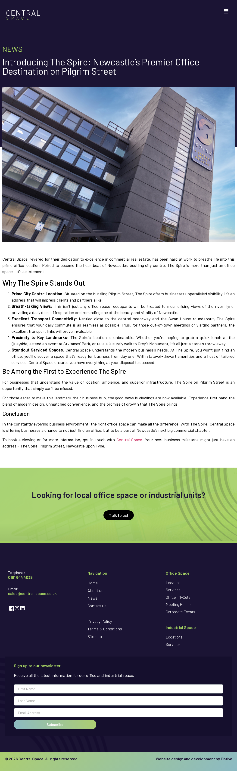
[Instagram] (16, 608)
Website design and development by (194, 758)
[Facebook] (10, 608)
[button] (226, 11)
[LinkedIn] (22, 608)
